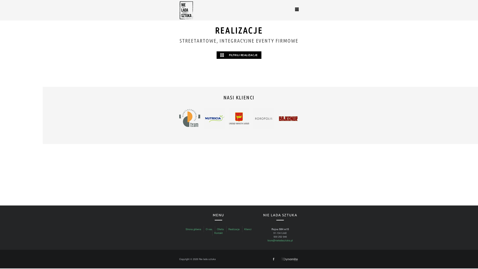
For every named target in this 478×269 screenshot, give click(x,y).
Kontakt (218, 233)
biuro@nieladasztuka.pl (280, 240)
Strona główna (193, 229)
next (294, 119)
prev (183, 119)
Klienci (248, 229)
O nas (209, 229)
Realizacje (234, 229)
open (297, 9)
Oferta (220, 229)
